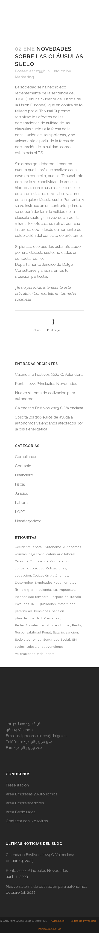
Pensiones (42, 611)
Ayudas (21, 554)
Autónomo (53, 547)
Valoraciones (25, 654)
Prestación (52, 618)
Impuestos (67, 589)
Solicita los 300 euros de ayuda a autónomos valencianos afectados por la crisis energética (49, 423)
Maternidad (67, 604)
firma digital (25, 589)
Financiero (24, 475)
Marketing (24, 77)
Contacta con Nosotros (27, 821)
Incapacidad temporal (32, 597)
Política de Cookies (49, 928)
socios (20, 646)
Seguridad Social (56, 639)
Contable (23, 466)
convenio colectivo (29, 568)
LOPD (20, 511)
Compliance (25, 456)
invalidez (22, 604)
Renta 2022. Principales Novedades (46, 383)
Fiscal (20, 484)
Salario (58, 632)
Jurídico (58, 71)
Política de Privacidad (83, 920)
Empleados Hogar (49, 582)
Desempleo (24, 582)
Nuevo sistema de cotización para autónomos (46, 886)
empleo (70, 582)
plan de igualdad (28, 618)
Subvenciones (52, 646)
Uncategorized (28, 521)
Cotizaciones (56, 568)
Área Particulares (20, 812)
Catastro (21, 561)
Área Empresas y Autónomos (31, 794)
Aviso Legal (58, 920)
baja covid (37, 554)
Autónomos (72, 547)
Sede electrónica (28, 639)
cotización (23, 575)
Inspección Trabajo (66, 597)
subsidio (33, 646)
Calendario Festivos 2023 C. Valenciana (49, 408)
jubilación (48, 604)
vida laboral (46, 654)
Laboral (22, 502)
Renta (76, 625)
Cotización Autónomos (50, 575)
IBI (55, 589)
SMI (75, 639)
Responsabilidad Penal (33, 632)
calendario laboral (61, 554)
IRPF (34, 604)
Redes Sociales (27, 625)
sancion (72, 632)
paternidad (23, 611)
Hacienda (43, 589)
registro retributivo (55, 625)
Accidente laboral (29, 547)
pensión (58, 611)
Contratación (60, 561)
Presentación (17, 785)
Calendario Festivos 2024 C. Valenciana (49, 374)
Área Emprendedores (25, 803)
